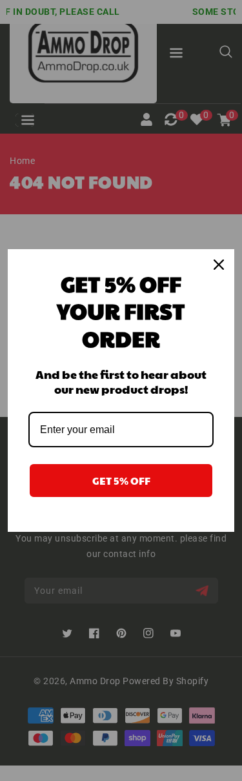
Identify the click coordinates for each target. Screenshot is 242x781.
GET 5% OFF (121, 480)
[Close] (218, 264)
